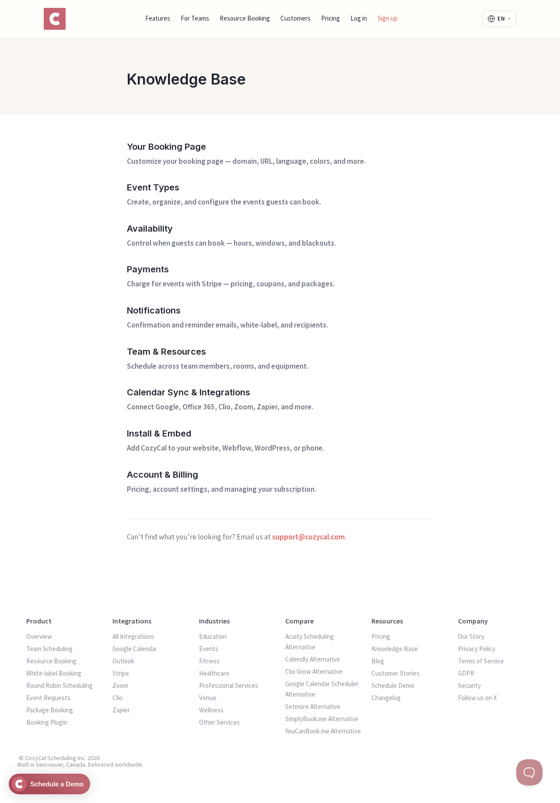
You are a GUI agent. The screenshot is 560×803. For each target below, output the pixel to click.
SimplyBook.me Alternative (321, 719)
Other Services (219, 722)
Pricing (330, 18)
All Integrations (133, 636)
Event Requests (48, 698)
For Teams (195, 18)
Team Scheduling (49, 649)
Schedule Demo (392, 685)
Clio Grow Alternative (314, 671)
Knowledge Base (394, 649)
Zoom (120, 685)
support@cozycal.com (308, 537)
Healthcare (214, 673)
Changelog (386, 698)
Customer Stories (395, 673)
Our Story (471, 636)
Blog (377, 661)
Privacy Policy (476, 649)
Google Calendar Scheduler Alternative (322, 689)
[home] (54, 19)
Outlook (123, 661)
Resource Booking (245, 18)
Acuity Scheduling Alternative (309, 641)
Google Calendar (134, 649)
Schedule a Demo (57, 784)
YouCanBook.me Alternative (323, 731)
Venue (208, 698)
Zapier (121, 710)
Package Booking (49, 710)
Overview (39, 636)
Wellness (211, 710)
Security (469, 685)
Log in (358, 18)
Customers (295, 18)
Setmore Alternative (312, 706)
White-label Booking (53, 673)
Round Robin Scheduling (59, 685)
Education (213, 636)
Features (157, 18)
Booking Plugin (46, 722)
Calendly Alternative (312, 659)
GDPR (466, 673)
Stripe (120, 673)
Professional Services (228, 685)
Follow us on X (477, 698)
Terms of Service (481, 661)
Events (208, 649)
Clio (117, 698)
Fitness (209, 661)
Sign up (388, 18)
